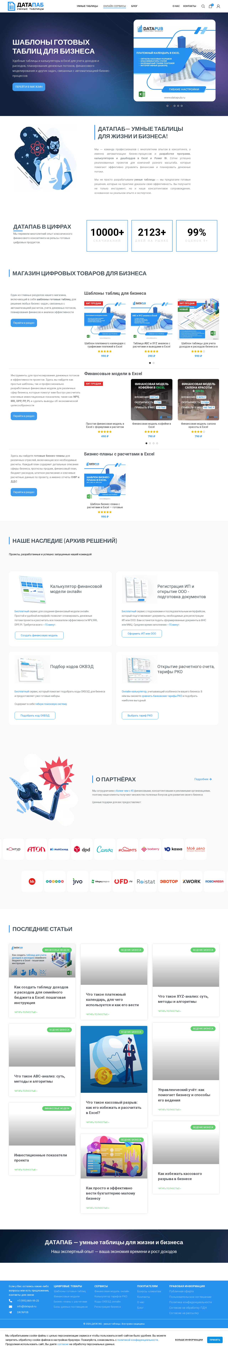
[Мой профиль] (218, 6)
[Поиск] (203, 6)
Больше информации (189, 1339)
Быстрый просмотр (122, 304)
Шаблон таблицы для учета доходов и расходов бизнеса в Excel (198, 346)
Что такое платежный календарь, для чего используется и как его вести (112, 999)
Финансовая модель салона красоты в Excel (198, 425)
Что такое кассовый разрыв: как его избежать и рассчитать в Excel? (113, 1107)
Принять (215, 1340)
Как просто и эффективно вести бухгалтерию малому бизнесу (110, 1193)
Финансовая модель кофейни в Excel (151, 425)
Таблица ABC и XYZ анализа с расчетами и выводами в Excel (151, 345)
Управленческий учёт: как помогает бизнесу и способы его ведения (184, 1095)
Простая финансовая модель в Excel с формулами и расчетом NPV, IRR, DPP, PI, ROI (105, 427)
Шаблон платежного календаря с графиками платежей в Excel (105, 345)
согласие (63, 1344)
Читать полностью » (25, 1012)
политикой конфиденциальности (137, 1340)
